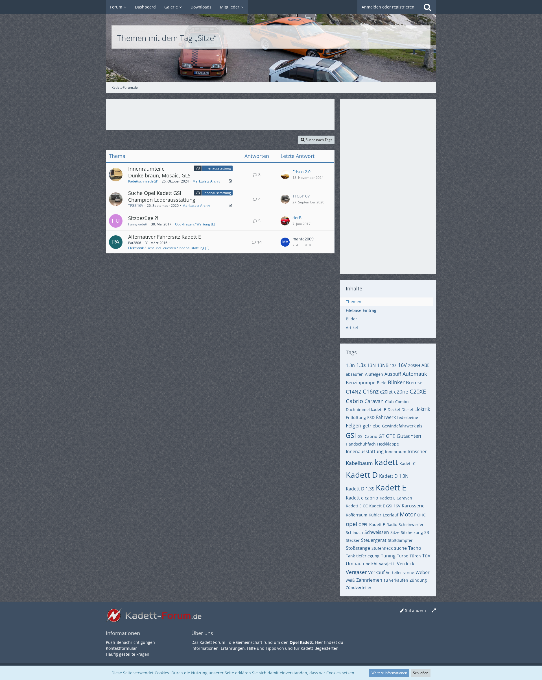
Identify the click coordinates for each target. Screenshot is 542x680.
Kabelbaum (359, 463)
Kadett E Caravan (396, 498)
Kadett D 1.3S (360, 489)
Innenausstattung (217, 168)
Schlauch (354, 532)
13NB (382, 365)
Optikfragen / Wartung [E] (195, 224)
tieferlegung (367, 556)
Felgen (353, 425)
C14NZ (353, 391)
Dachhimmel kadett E (366, 409)
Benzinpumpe (360, 382)
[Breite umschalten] (434, 611)
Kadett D (362, 474)
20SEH (414, 365)
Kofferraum (356, 515)
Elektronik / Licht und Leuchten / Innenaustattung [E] (168, 248)
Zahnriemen (369, 580)
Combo (401, 401)
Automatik (415, 373)
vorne (408, 572)
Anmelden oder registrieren (388, 7)
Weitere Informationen (389, 672)
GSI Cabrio (367, 436)
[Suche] (427, 7)
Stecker (353, 540)
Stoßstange (358, 548)
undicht (370, 563)
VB (198, 168)
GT (381, 436)
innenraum (395, 451)
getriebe (372, 426)
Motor (408, 514)
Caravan (374, 401)
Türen (415, 556)
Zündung (418, 580)
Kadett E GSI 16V (384, 506)
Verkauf (376, 572)
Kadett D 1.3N (393, 476)
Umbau (354, 563)
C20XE (418, 391)
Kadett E (391, 487)
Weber (423, 572)
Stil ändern (415, 610)
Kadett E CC (357, 506)
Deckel (394, 409)
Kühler (375, 515)
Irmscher (417, 451)
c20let (386, 392)
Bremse (414, 382)
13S (393, 365)
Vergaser (356, 572)
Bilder (351, 318)
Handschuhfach (361, 444)
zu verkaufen (396, 580)
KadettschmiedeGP (143, 181)
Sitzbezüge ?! (143, 218)
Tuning (388, 556)
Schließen (420, 672)
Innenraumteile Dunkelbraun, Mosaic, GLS (159, 172)
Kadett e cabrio (362, 498)
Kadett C (407, 463)
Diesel (407, 409)
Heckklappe (388, 444)
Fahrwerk (386, 417)
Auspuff (392, 374)
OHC (421, 515)
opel (351, 524)
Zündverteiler (358, 587)
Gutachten (409, 436)
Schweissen (376, 532)
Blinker (396, 382)
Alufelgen (374, 374)
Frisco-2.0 (301, 171)
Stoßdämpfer (400, 540)
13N (371, 365)
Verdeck (405, 563)
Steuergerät (373, 540)
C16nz (371, 391)
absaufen (355, 374)
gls (419, 426)
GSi (351, 435)
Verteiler (394, 572)
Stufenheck (382, 548)
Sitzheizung (412, 532)
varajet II (387, 563)
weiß (350, 580)
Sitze (394, 532)
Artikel (352, 327)
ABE (425, 365)
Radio (391, 524)
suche (400, 548)
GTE (390, 436)
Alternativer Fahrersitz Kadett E (164, 236)
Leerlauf (390, 515)
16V (402, 365)
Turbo (402, 556)
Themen (353, 301)
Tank (350, 556)
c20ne (401, 391)
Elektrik (422, 409)
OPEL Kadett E (372, 524)
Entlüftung (356, 417)
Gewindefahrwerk (399, 426)
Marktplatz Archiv (206, 181)
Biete (381, 382)
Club (389, 401)
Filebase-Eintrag (361, 310)
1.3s (361, 365)
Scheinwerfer (411, 524)
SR (426, 532)
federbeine (407, 417)
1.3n (350, 365)
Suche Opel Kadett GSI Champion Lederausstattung (161, 196)
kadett (386, 462)
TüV (426, 556)
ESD (371, 417)
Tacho (414, 548)
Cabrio (354, 401)
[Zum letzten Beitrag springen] (285, 174)
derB (296, 217)
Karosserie (413, 506)
